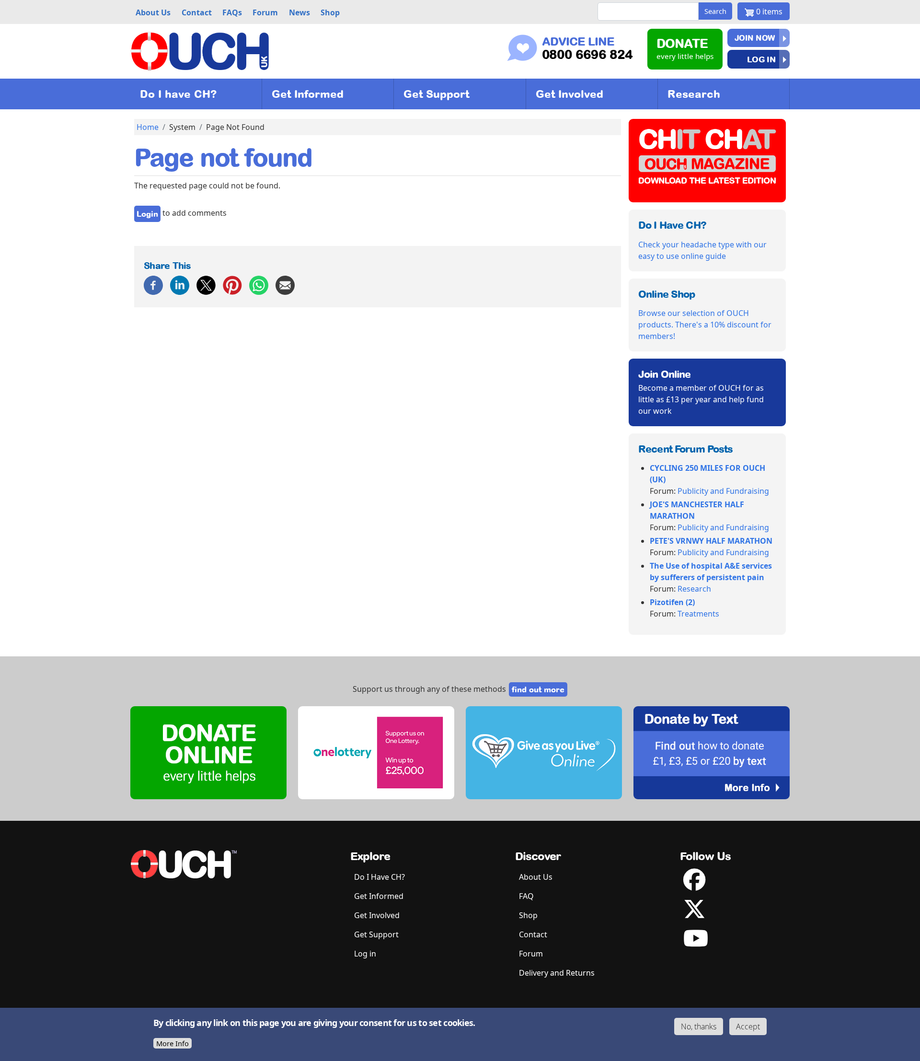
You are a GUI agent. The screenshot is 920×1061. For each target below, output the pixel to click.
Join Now (755, 38)
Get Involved (569, 94)
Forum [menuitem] (265, 12)
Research (693, 94)
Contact (533, 934)
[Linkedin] (179, 284)
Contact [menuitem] (197, 12)
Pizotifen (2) (672, 602)
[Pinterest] (232, 284)
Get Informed (308, 94)
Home (148, 127)
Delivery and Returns (557, 973)
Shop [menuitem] (330, 12)
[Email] (285, 284)
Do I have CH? (178, 94)
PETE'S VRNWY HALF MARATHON (711, 541)
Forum (531, 953)
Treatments (698, 613)
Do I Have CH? (379, 877)
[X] (206, 284)
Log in (761, 59)
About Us (535, 877)
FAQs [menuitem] (232, 12)
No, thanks (698, 1026)
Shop (528, 915)
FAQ (526, 896)
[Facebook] (153, 284)
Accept (748, 1026)
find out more (538, 689)
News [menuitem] (299, 12)
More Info (172, 1043)
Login (147, 214)
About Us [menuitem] (153, 12)
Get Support (436, 94)
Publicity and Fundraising (723, 491)
